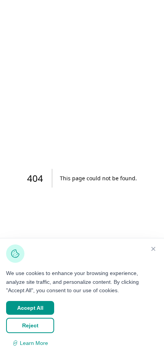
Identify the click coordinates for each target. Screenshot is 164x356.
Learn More (34, 343)
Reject (30, 325)
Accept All (30, 308)
